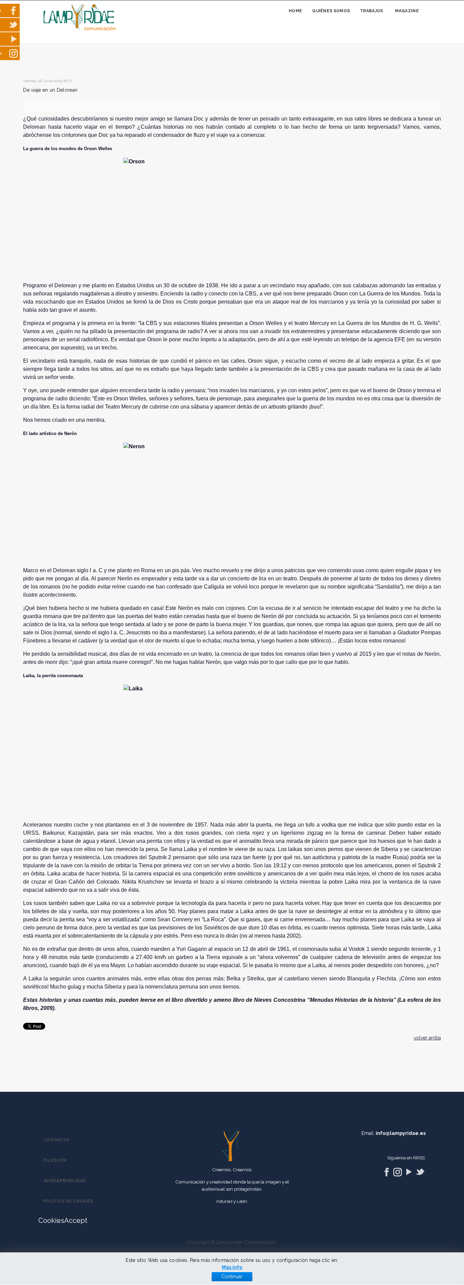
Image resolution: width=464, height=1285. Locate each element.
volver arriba (427, 1037)
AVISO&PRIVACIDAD (64, 1180)
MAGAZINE (407, 10)
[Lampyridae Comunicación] (79, 18)
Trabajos (371, 10)
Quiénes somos (331, 10)
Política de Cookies (68, 1201)
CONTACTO (56, 1140)
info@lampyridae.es (401, 1133)
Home (295, 10)
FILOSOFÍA (55, 1160)
